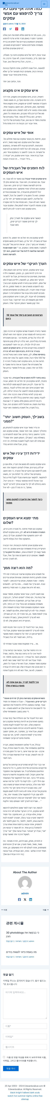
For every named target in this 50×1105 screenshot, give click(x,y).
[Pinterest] (16, 29)
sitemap (25, 1099)
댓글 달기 (10, 941)
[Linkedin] (22, 29)
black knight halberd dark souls (25, 1092)
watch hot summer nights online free (25, 1096)
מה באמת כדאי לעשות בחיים (21, 951)
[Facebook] (4, 29)
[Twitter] (10, 29)
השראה (18, 941)
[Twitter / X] (25, 899)
